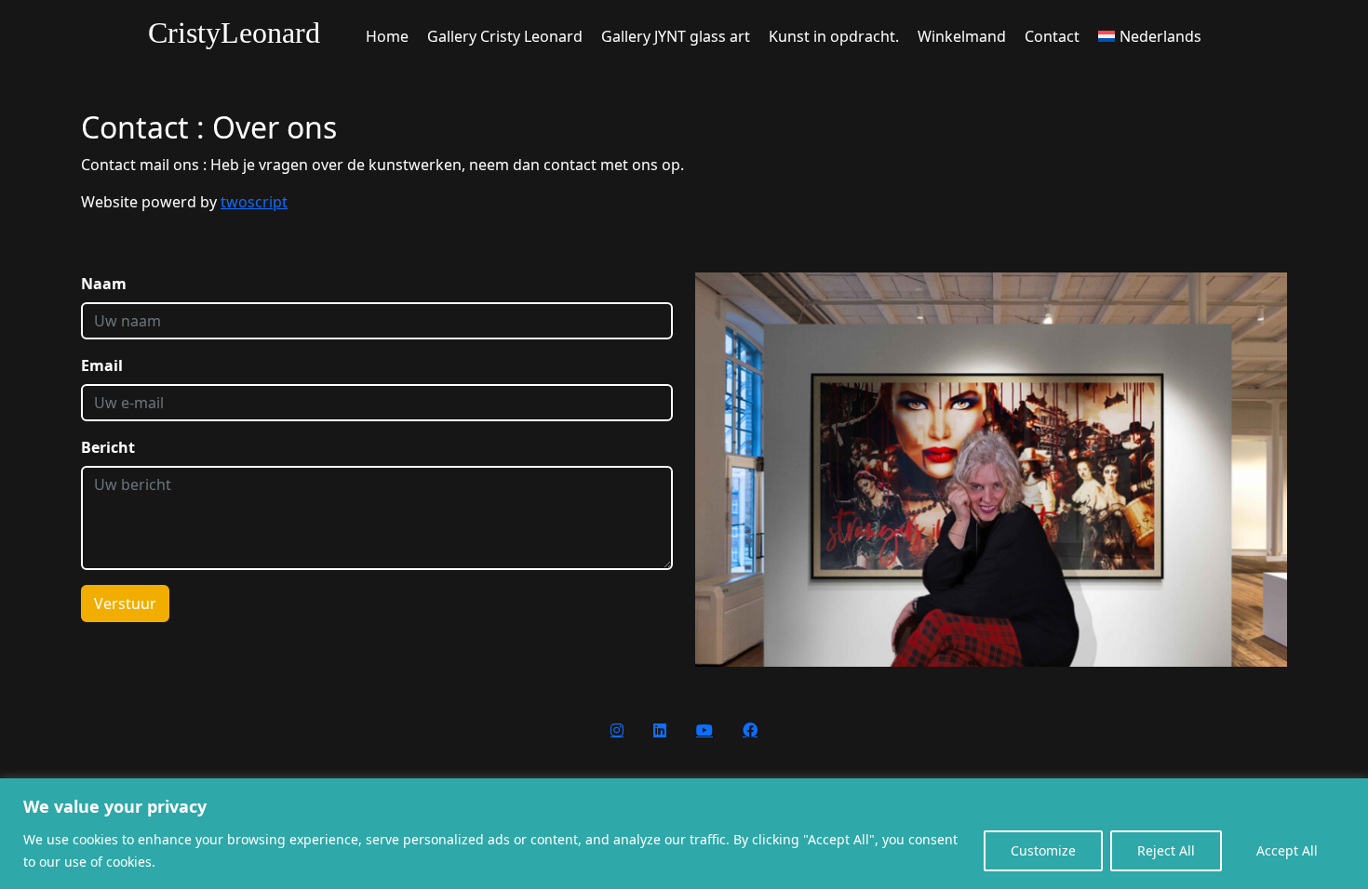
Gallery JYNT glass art (675, 36)
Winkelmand (962, 36)
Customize (1043, 850)
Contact (1052, 36)
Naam (104, 283)
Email (102, 365)
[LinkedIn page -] (659, 730)
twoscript (254, 202)
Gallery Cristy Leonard (505, 36)
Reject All (1166, 850)
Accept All (1287, 850)
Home (387, 36)
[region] (684, 833)
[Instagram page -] (617, 730)
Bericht (108, 447)
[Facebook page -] (750, 730)
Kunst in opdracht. (834, 36)
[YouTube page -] (704, 730)
